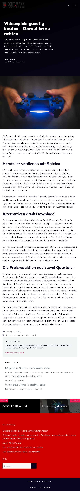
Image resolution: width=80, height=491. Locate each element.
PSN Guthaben (24, 230)
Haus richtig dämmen (55, 406)
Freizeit (9, 331)
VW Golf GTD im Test (14, 406)
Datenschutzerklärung (44, 481)
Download (20, 335)
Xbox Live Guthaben (45, 230)
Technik (17, 331)
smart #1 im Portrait (14, 380)
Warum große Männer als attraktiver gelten (25, 385)
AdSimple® (46, 487)
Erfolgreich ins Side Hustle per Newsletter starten (28, 368)
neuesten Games (37, 196)
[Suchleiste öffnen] (69, 5)
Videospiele (31, 335)
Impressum (32, 481)
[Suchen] (34, 466)
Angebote (10, 335)
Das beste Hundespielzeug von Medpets (24, 389)
